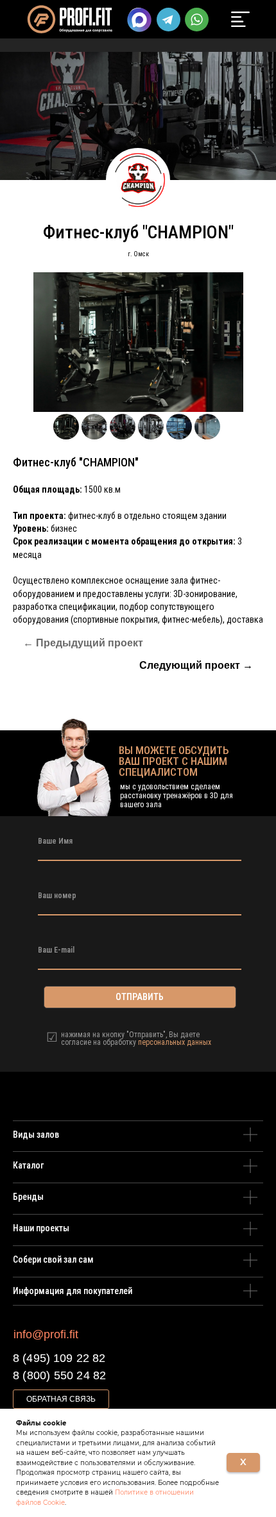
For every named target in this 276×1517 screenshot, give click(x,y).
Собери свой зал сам (53, 1259)
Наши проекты (41, 1228)
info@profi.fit (45, 1334)
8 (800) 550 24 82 (59, 1375)
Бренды (28, 1197)
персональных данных (174, 1042)
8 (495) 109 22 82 (59, 1358)
